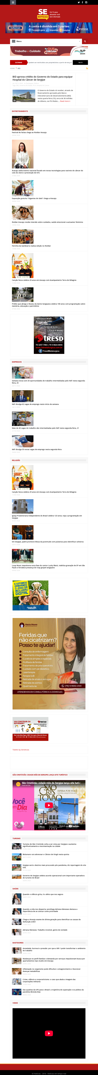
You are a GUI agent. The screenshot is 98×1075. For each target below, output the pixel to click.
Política (36, 83)
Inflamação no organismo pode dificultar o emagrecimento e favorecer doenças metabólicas (52, 970)
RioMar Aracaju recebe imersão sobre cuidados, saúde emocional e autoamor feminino (47, 222)
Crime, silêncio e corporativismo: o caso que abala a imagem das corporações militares (49, 980)
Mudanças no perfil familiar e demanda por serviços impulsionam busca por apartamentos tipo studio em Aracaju (54, 960)
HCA (34, 85)
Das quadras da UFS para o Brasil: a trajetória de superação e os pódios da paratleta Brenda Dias (53, 991)
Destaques (29, 83)
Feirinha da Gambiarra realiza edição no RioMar (31, 246)
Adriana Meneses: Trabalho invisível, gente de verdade (45, 930)
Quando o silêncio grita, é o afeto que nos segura (43, 894)
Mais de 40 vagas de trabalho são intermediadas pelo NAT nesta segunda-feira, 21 (45, 428)
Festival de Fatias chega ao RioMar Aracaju (29, 132)
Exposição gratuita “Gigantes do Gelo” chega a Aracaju (34, 198)
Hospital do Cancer (43, 85)
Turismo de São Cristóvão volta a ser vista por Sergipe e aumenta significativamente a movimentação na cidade (49, 845)
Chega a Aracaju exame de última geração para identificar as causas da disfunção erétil (52, 920)
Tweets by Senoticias (21, 750)
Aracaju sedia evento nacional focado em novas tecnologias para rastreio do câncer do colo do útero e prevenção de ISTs (47, 171)
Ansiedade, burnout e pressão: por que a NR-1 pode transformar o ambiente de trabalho (54, 949)
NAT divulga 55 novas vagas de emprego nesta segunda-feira (37, 449)
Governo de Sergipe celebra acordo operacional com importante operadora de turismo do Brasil (53, 876)
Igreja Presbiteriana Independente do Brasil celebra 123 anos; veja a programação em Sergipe (47, 517)
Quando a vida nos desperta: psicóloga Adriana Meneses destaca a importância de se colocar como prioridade (50, 910)
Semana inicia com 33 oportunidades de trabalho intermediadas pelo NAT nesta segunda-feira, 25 (48, 382)
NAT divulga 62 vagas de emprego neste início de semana (35, 404)
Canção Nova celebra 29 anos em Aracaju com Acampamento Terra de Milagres (44, 280)
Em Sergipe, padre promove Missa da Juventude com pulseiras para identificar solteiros (48, 542)
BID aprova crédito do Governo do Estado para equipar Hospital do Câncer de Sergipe (43, 78)
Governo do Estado (25, 85)
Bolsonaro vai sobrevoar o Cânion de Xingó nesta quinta (46, 854)
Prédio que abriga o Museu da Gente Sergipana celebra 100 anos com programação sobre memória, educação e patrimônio (48, 305)
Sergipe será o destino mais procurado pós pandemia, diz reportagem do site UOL (54, 866)
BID (17, 85)
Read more (64, 101)
